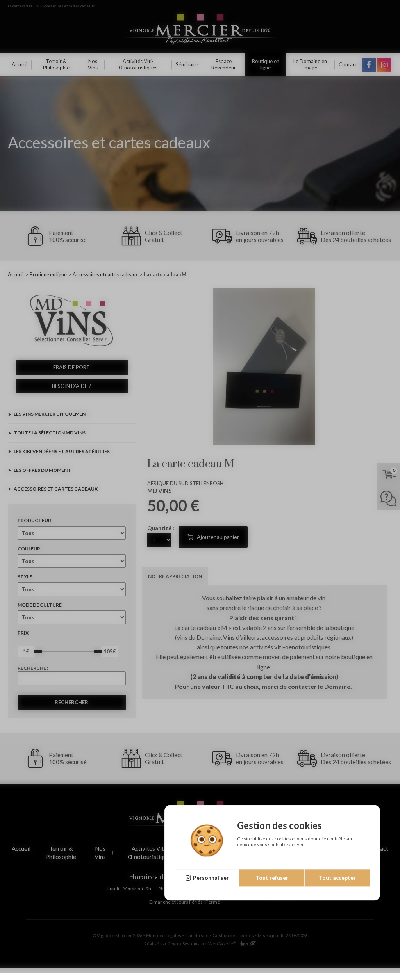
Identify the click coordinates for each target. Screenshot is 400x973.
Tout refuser (271, 878)
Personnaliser (211, 878)
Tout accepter (337, 878)
